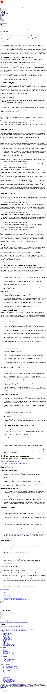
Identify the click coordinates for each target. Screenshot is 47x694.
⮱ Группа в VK (7, 595)
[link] (2, 18)
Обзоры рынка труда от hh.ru (6, 613)
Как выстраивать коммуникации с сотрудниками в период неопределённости (15, 617)
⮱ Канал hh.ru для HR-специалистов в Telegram (13, 598)
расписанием (32, 586)
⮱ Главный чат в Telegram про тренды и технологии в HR (15, 599)
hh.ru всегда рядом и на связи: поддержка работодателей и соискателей (14, 622)
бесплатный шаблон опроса (31, 561)
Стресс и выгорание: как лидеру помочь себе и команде (11, 615)
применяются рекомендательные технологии (23, 684)
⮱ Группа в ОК (7, 596)
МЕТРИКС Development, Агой (20, 630)
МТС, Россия (19, 626)
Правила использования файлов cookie (20, 7)
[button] (3, 23)
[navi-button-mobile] (1, 24)
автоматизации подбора (14, 528)
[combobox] (5, 691)
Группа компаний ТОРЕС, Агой (28, 629)
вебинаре (2, 38)
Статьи (1, 25)
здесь (45, 580)
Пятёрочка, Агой (25, 627)
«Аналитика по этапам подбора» (24, 534)
